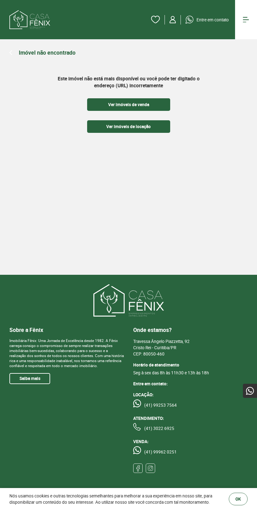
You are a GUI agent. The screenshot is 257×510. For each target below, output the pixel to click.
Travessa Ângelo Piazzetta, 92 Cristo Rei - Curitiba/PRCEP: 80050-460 (161, 348)
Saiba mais (29, 378)
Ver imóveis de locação (128, 126)
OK (238, 499)
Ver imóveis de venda (128, 104)
